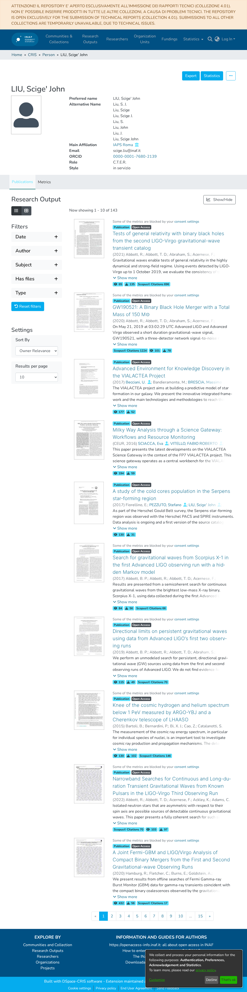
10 (180, 916)
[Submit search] (210, 39)
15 (200, 916)
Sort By (22, 339)
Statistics (212, 75)
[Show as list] (16, 210)
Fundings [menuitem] (170, 39)
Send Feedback (168, 988)
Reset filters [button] (29, 306)
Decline (211, 980)
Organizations (48, 962)
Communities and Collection (47, 945)
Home (17, 54)
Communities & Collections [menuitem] (59, 39)
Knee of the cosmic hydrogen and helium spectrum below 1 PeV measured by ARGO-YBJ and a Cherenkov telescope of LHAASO (171, 712)
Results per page (31, 366)
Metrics (44, 182)
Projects (48, 968)
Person (48, 54)
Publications (22, 181)
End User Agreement (136, 988)
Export (191, 75)
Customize (157, 980)
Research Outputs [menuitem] (90, 39)
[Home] (25, 39)
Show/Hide (222, 199)
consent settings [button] (186, 221)
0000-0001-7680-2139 (135, 156)
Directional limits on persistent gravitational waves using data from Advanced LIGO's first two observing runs (170, 638)
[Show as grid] (26, 210)
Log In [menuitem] (227, 39)
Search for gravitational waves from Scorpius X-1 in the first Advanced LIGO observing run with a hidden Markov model (171, 565)
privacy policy (205, 970)
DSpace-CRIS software (82, 981)
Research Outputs (47, 950)
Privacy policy (106, 988)
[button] (125, 278)
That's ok (228, 980)
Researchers (48, 956)
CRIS (32, 54)
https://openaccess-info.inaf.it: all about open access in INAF (161, 945)
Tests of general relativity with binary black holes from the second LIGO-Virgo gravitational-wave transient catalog (168, 241)
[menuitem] (192, 39)
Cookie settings (79, 988)
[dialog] (194, 968)
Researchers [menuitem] (117, 39)
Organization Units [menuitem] (145, 39)
